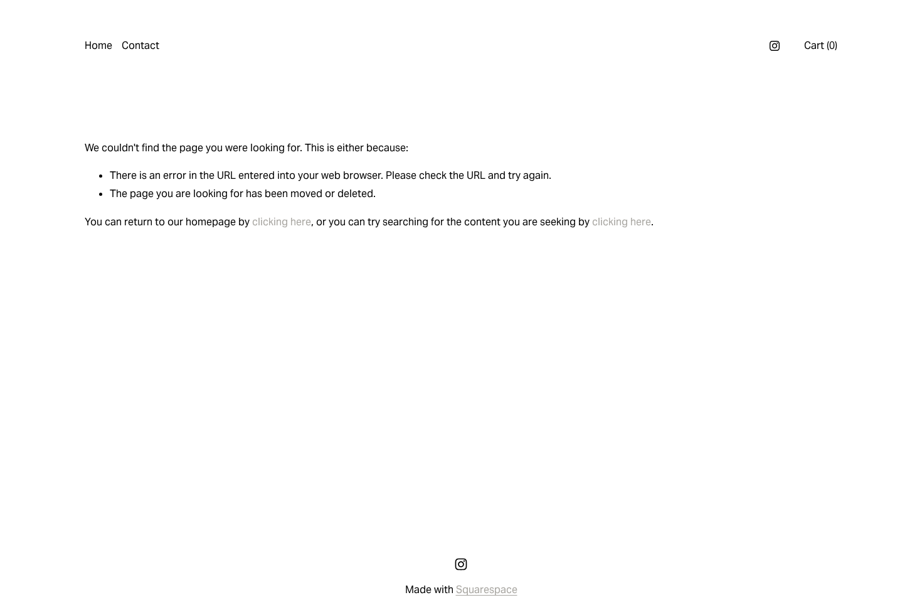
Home (98, 45)
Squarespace (486, 589)
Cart (820, 45)
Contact (140, 45)
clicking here (281, 221)
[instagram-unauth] (774, 46)
